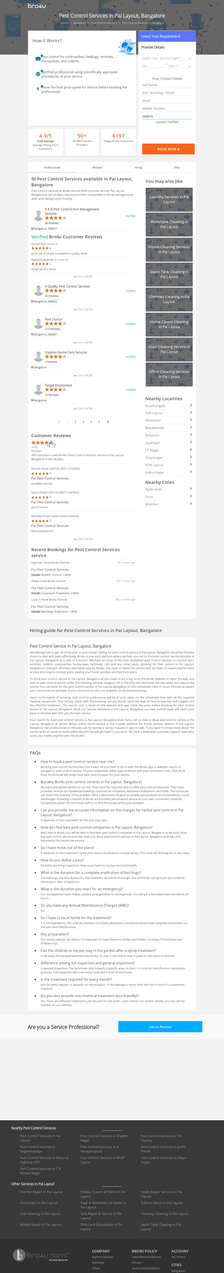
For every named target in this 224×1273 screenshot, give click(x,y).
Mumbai (151, 504)
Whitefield (153, 420)
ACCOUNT (180, 1251)
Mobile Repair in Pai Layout (40, 1224)
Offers (96, 1268)
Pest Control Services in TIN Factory (161, 1138)
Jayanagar (152, 442)
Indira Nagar (154, 472)
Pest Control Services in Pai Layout (40, 1138)
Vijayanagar (154, 457)
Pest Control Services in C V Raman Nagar (40, 1170)
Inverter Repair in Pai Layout (41, 1192)
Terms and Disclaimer (146, 1268)
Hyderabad (153, 489)
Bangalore (178, 1271)
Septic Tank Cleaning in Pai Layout (161, 1226)
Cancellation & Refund (146, 1257)
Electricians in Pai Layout (38, 1202)
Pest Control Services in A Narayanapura (99, 1149)
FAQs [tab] (177, 167)
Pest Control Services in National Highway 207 (44, 1159)
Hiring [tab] (138, 167)
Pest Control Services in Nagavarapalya (37, 1149)
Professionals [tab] (52, 167)
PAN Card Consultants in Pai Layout (101, 1226)
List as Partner (160, 1027)
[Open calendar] (166, 64)
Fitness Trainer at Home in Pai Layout (103, 1194)
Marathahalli (154, 428)
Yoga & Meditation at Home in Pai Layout (103, 1204)
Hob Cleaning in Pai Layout (40, 1213)
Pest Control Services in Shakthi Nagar (104, 1138)
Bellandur (152, 435)
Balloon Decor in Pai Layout (162, 1202)
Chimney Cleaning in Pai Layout (164, 1213)
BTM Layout (154, 465)
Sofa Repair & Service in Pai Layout (101, 1215)
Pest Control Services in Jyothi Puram (163, 1149)
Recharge (98, 1262)
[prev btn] (59, 422)
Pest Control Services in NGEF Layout (102, 1159)
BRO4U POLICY (144, 1251)
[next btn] (108, 422)
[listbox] (167, 58)
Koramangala (155, 406)
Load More (84, 276)
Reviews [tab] (97, 167)
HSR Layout (154, 413)
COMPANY (101, 1251)
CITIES (177, 1265)
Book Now (167, 149)
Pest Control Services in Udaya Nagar (164, 1159)
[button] (167, 36)
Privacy (136, 1262)
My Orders (178, 1257)
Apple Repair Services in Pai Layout (161, 1194)
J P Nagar (152, 450)
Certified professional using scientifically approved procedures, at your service (79, 74)
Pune (149, 496)
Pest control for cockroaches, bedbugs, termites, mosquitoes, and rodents (77, 58)
